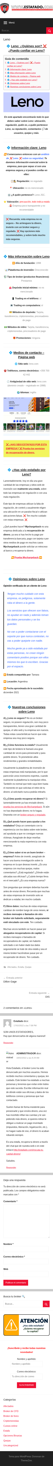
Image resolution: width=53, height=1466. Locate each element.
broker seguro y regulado (32, 815)
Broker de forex (11, 1416)
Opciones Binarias (12, 1435)
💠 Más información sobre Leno (21, 73)
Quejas (28, 967)
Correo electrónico (14, 1256)
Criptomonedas (11, 1421)
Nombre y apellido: (26, 1359)
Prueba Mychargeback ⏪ (26, 557)
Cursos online (10, 1426)
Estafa (21, 967)
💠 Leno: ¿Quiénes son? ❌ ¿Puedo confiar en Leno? (23, 64)
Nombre (8, 1244)
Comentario (10, 1201)
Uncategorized (10, 1445)
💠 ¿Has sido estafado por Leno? (22, 80)
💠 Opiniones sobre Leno (18, 83)
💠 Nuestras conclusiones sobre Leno (24, 86)
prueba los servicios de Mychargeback (22, 807)
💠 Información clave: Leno (19, 69)
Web (5, 1269)
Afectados (12, 967)
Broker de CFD (11, 1411)
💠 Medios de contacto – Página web (23, 76)
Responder (8, 1043)
